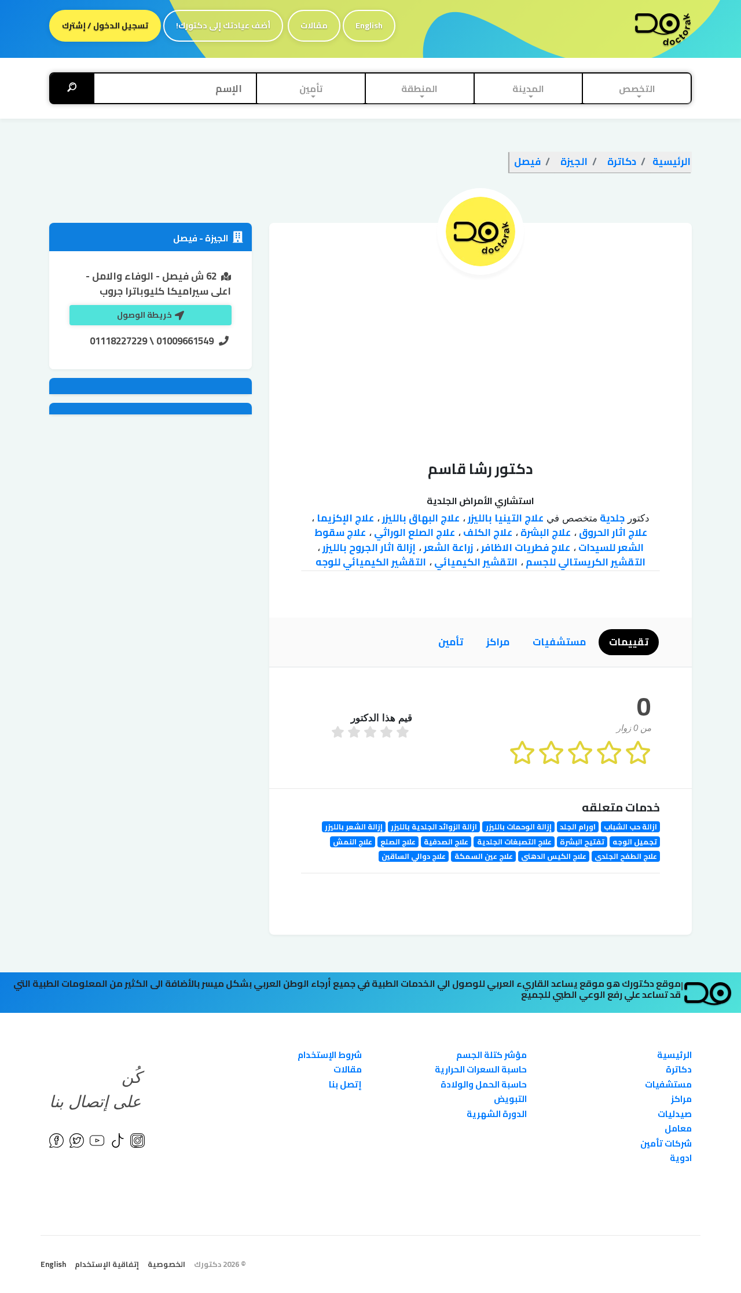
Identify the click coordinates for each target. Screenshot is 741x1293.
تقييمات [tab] (628, 642)
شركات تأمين (666, 1143)
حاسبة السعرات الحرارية (481, 1069)
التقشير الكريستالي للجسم (584, 562)
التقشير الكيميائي (475, 562)
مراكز (681, 1098)
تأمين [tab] (450, 642)
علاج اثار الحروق (612, 532)
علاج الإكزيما (344, 518)
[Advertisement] (480, 362)
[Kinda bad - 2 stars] (388, 733)
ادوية (681, 1157)
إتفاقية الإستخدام (107, 1264)
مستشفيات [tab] (559, 642)
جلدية (611, 518)
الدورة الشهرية (497, 1113)
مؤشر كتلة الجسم (491, 1054)
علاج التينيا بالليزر (504, 518)
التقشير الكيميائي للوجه (371, 562)
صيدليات (675, 1113)
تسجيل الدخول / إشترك (105, 25)
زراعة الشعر (447, 547)
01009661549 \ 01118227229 (152, 341)
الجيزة (215, 238)
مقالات (314, 25)
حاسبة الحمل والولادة (484, 1084)
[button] (637, 89)
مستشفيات (668, 1084)
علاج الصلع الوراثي (413, 532)
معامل (678, 1128)
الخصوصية (166, 1264)
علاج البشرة (544, 532)
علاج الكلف (486, 532)
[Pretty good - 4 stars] (355, 733)
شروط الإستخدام (330, 1054)
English (369, 25)
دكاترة (679, 1069)
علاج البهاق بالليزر (420, 518)
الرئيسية (674, 1054)
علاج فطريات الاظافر (524, 547)
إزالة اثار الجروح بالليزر (368, 547)
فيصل (185, 238)
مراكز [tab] (497, 642)
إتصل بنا (345, 1084)
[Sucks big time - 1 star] (404, 733)
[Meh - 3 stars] (372, 733)
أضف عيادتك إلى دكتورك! (223, 25)
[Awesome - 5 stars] (339, 733)
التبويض (510, 1098)
